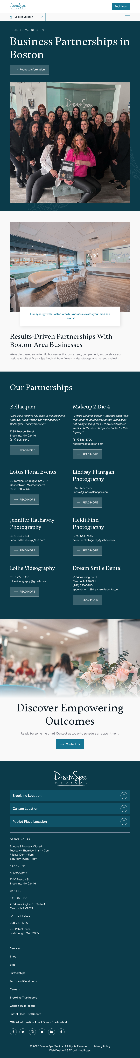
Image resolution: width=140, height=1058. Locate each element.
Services (15, 948)
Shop (13, 956)
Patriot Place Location (30, 821)
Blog (12, 964)
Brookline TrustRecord (23, 997)
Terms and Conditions (23, 981)
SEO (69, 1050)
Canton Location (25, 808)
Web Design (56, 1050)
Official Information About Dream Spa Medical (38, 1022)
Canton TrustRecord (22, 1005)
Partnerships (17, 973)
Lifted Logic (83, 1050)
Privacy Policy (102, 1046)
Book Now (122, 6)
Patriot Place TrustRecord (25, 1014)
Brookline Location (27, 796)
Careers (15, 989)
